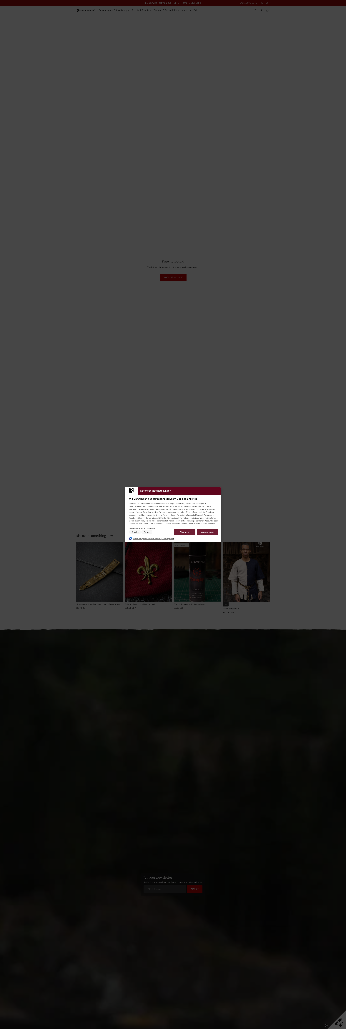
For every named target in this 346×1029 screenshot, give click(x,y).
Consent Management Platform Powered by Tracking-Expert (153, 539)
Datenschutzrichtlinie (137, 528)
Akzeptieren (207, 532)
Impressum (151, 528)
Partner (147, 532)
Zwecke (135, 532)
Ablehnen (184, 532)
